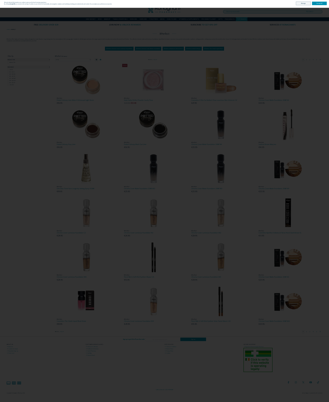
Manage (303, 3)
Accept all (319, 3)
